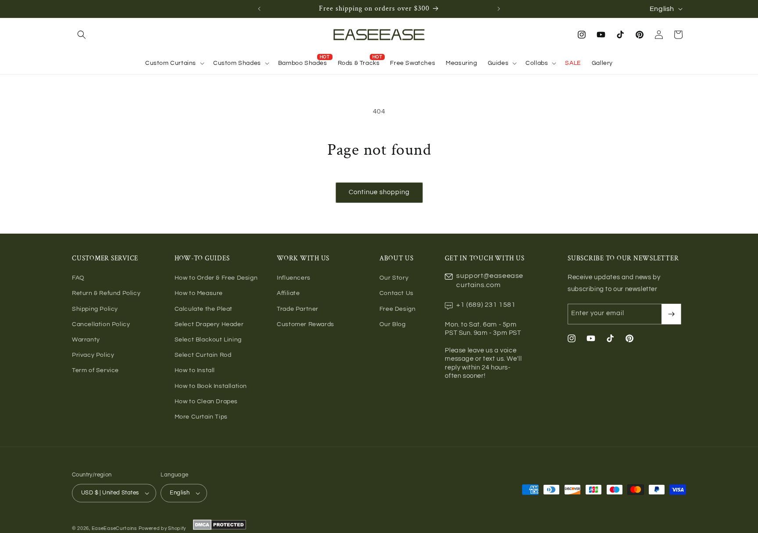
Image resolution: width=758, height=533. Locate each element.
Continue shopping (379, 192)
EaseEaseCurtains (114, 528)
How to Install (195, 370)
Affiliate (288, 293)
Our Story (393, 278)
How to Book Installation (211, 386)
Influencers (294, 278)
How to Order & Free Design (216, 278)
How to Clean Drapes (206, 401)
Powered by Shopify (162, 528)
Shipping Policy (95, 309)
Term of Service (95, 370)
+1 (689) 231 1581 (485, 304)
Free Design (397, 309)
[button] (81, 34)
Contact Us (396, 293)
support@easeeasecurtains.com (489, 280)
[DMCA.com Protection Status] (218, 528)
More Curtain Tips (201, 417)
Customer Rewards (305, 324)
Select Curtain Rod (203, 355)
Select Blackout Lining (208, 340)
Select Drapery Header (209, 324)
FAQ (78, 278)
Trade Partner (297, 309)
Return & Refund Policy (106, 293)
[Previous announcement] (259, 8)
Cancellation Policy (101, 324)
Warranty (86, 340)
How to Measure (199, 293)
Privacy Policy (93, 355)
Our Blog (392, 324)
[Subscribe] (671, 314)
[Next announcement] (498, 8)
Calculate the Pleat (203, 309)
